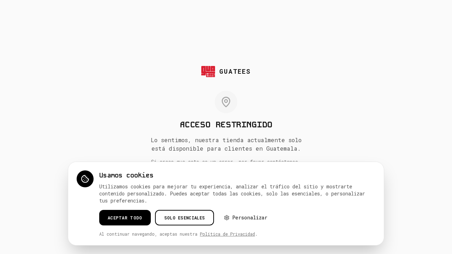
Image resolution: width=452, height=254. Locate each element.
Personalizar (249, 217)
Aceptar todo (125, 217)
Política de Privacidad (227, 234)
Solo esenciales (184, 217)
